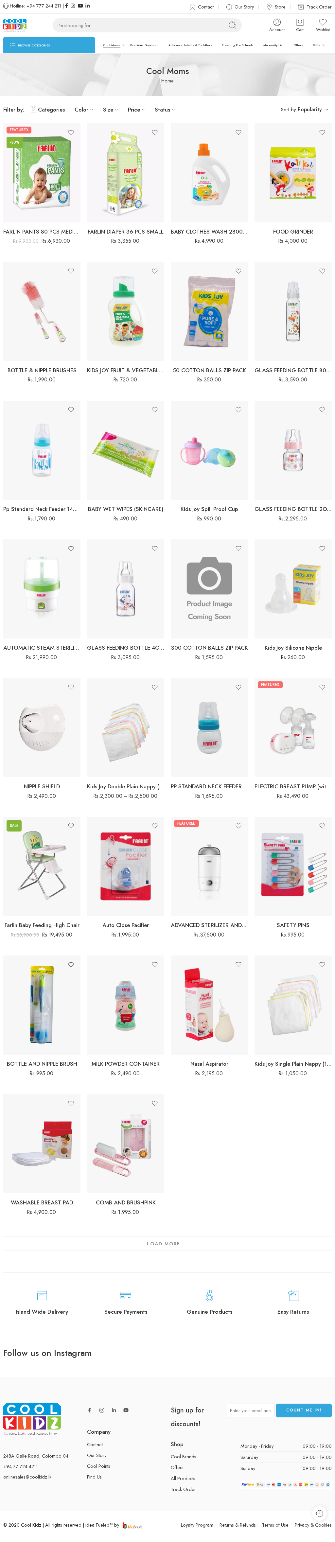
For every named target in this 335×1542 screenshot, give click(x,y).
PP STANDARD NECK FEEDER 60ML (209, 786)
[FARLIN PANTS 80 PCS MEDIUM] (41, 172)
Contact (206, 6)
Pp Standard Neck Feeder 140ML (41, 509)
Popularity (310, 109)
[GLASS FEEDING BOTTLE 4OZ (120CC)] (125, 589)
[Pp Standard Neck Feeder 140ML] (41, 450)
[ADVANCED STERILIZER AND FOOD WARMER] (209, 866)
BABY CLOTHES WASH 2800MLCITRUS (209, 232)
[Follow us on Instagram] (102, 1410)
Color (81, 110)
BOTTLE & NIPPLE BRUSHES (42, 370)
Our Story (244, 6)
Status (162, 110)
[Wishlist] (71, 132)
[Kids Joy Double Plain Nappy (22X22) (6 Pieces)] (125, 727)
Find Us (94, 1476)
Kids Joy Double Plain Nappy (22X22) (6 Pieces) (125, 786)
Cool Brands (183, 1456)
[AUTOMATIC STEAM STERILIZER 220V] (41, 589)
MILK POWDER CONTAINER (126, 1064)
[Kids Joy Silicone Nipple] (293, 589)
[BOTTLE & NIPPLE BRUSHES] (41, 311)
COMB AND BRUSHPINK (126, 1202)
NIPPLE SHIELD (42, 786)
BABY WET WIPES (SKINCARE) (125, 509)
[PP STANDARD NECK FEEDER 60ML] (209, 727)
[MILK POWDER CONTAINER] (125, 1005)
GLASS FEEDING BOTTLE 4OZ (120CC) (125, 648)
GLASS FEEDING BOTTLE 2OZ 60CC (293, 509)
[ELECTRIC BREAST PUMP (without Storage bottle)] (293, 727)
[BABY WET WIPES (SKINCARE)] (125, 450)
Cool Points (98, 1466)
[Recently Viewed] (319, 1513)
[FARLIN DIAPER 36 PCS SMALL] (125, 172)
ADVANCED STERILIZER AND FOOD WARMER (209, 925)
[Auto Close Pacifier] (125, 866)
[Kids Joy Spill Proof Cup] (209, 450)
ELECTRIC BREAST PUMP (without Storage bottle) (293, 786)
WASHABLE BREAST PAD (42, 1202)
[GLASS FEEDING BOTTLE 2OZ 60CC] (293, 450)
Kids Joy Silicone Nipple (293, 648)
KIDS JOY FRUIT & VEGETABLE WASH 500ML (125, 370)
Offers (298, 45)
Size (108, 110)
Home (167, 80)
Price (134, 110)
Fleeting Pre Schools (238, 45)
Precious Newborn (144, 45)
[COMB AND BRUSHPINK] (125, 1143)
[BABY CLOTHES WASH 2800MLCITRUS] (209, 172)
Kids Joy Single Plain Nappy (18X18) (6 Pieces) (293, 1064)
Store (280, 6)
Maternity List (273, 45)
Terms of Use (275, 1524)
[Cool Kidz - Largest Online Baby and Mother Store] (14, 25)
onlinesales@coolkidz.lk (27, 1477)
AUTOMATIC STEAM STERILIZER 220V (41, 648)
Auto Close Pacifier (125, 925)
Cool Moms (111, 45)
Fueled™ (104, 1524)
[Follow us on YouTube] (126, 1410)
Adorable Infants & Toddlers (190, 45)
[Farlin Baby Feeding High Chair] (41, 866)
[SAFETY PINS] (293, 866)
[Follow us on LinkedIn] (113, 1410)
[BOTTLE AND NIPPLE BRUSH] (41, 1005)
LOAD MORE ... (167, 1243)
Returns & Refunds (238, 1524)
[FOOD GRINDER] (293, 172)
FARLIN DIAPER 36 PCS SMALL (126, 232)
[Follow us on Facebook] (89, 1410)
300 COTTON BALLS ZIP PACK (209, 648)
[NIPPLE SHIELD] (41, 727)
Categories (51, 110)
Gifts (316, 45)
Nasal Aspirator (209, 1064)
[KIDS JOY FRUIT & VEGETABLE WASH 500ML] (125, 311)
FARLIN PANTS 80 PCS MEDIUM (41, 232)
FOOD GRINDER (293, 232)
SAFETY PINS (293, 925)
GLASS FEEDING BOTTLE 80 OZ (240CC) (293, 370)
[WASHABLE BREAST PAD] (41, 1143)
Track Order (319, 6)
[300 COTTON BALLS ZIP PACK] (209, 589)
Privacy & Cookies (313, 1524)
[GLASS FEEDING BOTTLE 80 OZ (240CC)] (293, 311)
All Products (183, 1478)
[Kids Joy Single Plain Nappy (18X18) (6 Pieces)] (293, 1005)
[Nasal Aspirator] (209, 1005)
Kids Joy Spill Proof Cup (209, 509)
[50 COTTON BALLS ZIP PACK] (209, 311)
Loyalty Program (197, 1524)
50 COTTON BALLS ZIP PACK (209, 370)
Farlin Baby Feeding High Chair (42, 925)
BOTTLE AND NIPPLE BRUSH (42, 1064)
